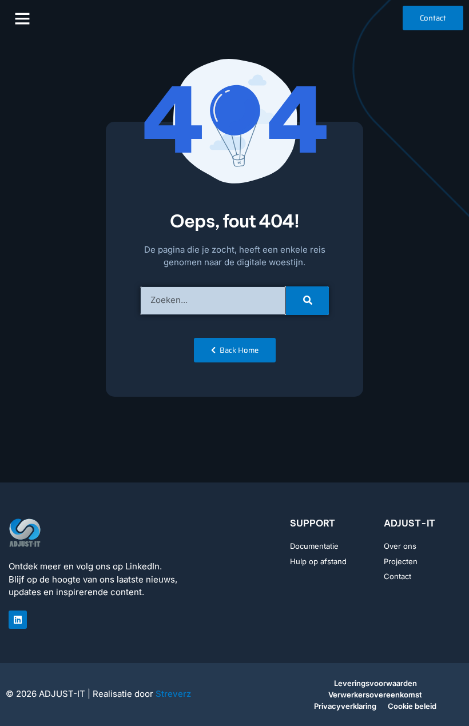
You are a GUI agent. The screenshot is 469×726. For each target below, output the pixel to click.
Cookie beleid (412, 706)
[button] (22, 18)
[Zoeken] (307, 300)
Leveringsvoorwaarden (375, 683)
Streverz (173, 693)
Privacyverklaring (345, 706)
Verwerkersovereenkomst (375, 694)
